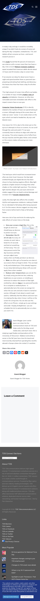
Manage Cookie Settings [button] (11, 596)
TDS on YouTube (7, 536)
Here (20, 283)
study (8, 62)
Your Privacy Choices (12, 541)
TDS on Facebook (8, 529)
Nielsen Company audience (25, 67)
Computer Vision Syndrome (12, 107)
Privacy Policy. (6, 593)
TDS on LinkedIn (8, 531)
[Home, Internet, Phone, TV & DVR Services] (13, 6)
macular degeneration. (21, 195)
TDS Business (7, 524)
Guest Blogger (20, 374)
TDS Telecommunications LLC (25, 509)
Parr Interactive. (7, 501)
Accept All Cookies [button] (27, 596)
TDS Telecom (6, 539)
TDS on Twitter (7, 534)
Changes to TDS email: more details (24, 565)
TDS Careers (6, 526)
